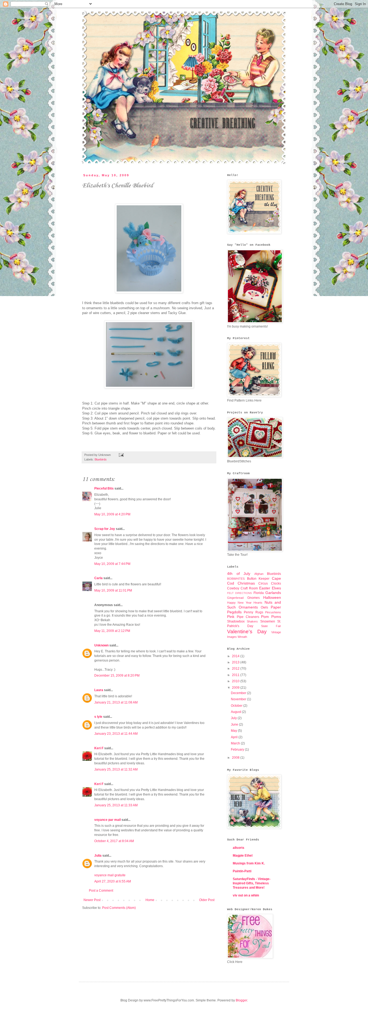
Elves (276, 588)
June (235, 724)
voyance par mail (107, 820)
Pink (230, 616)
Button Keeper (258, 579)
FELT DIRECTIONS (239, 593)
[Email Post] (120, 454)
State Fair (271, 626)
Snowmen (267, 621)
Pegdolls (234, 612)
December (239, 693)
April (234, 737)
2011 (236, 675)
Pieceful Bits (104, 488)
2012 (236, 668)
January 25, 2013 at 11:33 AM (116, 805)
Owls (264, 607)
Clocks (276, 583)
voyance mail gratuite (110, 875)
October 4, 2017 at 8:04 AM (114, 841)
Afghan (258, 573)
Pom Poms (271, 616)
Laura (98, 690)
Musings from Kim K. (249, 863)
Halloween (272, 597)
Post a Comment (101, 890)
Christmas (246, 583)
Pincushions (273, 612)
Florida (259, 593)
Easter (264, 588)
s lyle (98, 717)
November (239, 699)
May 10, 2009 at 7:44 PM (112, 564)
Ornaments (248, 607)
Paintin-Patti (242, 871)
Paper (276, 607)
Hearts (258, 602)
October (237, 706)
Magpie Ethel (242, 855)
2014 (236, 656)
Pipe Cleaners (248, 617)
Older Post (206, 900)
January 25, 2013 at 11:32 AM (116, 769)
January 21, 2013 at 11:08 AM (116, 702)
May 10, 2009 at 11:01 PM (113, 590)
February (238, 749)
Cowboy (233, 588)
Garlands (273, 592)
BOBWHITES (236, 578)
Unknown (101, 645)
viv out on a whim (246, 895)
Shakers (252, 621)
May (234, 731)
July (234, 718)
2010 (236, 681)
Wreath (242, 636)
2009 (236, 688)
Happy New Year (239, 602)
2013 (236, 662)
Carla (98, 578)
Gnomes (253, 598)
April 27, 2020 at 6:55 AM (112, 881)
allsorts (238, 848)
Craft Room (249, 588)
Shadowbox (236, 621)
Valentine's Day (247, 631)
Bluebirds (101, 459)
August (236, 712)
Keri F (98, 748)
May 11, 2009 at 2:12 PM (112, 631)
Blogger (241, 1000)
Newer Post (92, 900)
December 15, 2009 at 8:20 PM (117, 675)
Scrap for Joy (104, 529)
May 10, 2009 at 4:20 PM (112, 514)
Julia (98, 855)
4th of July (238, 573)
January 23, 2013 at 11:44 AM (116, 734)
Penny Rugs (253, 612)
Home (149, 900)
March (236, 743)
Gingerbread (235, 597)
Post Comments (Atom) (119, 908)
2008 (236, 757)
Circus (263, 583)
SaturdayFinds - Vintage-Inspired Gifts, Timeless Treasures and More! (251, 883)
